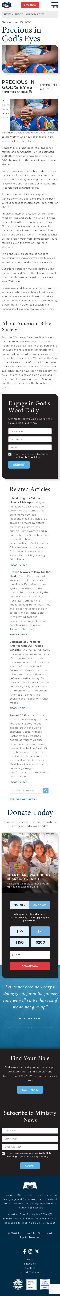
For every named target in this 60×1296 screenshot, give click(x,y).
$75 (40, 931)
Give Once (39, 905)
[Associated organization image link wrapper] (18, 1284)
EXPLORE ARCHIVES (22, 799)
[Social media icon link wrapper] (24, 1252)
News (7, 14)
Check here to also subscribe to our (30, 455)
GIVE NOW (30, 5)
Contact (30, 1268)
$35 (19, 931)
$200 (40, 942)
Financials (30, 1264)
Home (30, 1260)
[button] (54, 4)
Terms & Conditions (30, 1272)
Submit (19, 465)
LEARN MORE (30, 1090)
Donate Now (30, 966)
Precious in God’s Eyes (29, 14)
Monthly (19, 905)
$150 (19, 942)
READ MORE (17, 565)
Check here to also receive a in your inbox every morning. (29, 1155)
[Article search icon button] (45, 791)
